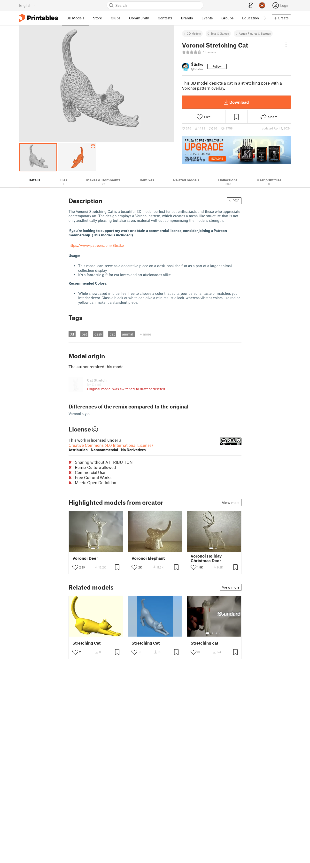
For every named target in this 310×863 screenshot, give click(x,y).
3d (72, 334)
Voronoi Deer (85, 558)
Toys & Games (220, 33)
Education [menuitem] (250, 18)
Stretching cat (204, 643)
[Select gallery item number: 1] (93, 548)
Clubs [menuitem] (115, 18)
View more (231, 502)
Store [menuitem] (97, 18)
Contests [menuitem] (165, 18)
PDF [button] (236, 201)
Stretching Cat (86, 643)
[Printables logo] (38, 18)
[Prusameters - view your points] (262, 5)
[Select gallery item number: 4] (220, 633)
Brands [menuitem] (187, 18)
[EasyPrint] (250, 5)
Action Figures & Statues (255, 33)
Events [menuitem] (207, 18)
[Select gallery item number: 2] (98, 548)
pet (84, 334)
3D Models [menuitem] (75, 18)
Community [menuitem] (139, 18)
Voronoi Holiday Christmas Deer (206, 558)
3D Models (194, 33)
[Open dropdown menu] (286, 45)
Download (239, 102)
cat (112, 334)
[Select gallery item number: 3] (216, 633)
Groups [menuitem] (227, 18)
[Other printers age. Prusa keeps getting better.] (236, 150)
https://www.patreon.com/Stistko (96, 245)
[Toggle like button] (75, 567)
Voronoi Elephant (148, 558)
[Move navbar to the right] (264, 18)
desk (98, 334)
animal (127, 334)
